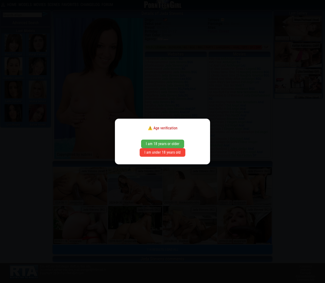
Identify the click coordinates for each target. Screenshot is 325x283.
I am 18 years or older (162, 144)
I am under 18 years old (162, 152)
